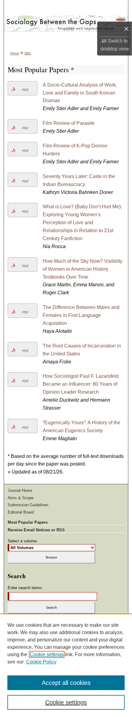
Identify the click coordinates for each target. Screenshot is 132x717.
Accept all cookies (66, 682)
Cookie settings (47, 654)
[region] (66, 665)
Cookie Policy (41, 661)
